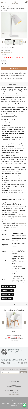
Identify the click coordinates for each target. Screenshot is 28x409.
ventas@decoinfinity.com (14, 394)
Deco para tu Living (7, 298)
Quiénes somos (14, 380)
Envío (13, 304)
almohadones (22, 203)
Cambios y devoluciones (14, 384)
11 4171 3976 (14, 393)
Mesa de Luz (22, 201)
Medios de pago (14, 385)
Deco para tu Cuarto (7, 290)
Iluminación (16, 210)
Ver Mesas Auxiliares (7, 294)
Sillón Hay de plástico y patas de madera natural (14, 339)
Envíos (14, 382)
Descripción (13, 84)
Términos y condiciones (14, 381)
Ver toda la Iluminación (8, 286)
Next (25, 42)
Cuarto (10, 7)
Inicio (4, 7)
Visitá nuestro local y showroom (14, 386)
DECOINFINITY (8, 403)
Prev (3, 42)
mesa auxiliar (17, 179)
